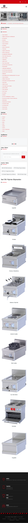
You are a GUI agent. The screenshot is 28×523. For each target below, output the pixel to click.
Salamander (4, 82)
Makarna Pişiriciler (14, 302)
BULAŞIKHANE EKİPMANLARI (7, 54)
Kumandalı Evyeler (5, 103)
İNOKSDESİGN (4, 66)
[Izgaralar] (14, 196)
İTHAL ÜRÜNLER (5, 89)
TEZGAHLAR (4, 59)
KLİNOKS (3, 94)
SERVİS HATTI (4, 61)
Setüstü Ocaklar (14, 334)
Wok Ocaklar (14, 363)
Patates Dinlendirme (14, 271)
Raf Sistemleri (4, 38)
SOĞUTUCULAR (5, 84)
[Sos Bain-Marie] (14, 380)
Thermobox (4, 48)
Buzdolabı (4, 40)
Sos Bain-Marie (14, 394)
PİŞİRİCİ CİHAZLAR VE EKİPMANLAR (8, 36)
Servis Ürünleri (4, 108)
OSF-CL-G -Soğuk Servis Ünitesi (8, 171)
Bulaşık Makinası (5, 41)
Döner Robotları (5, 34)
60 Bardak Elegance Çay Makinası (9, 174)
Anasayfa (4, 23)
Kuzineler (14, 426)
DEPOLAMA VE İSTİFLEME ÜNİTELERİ (8, 80)
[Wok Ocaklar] (14, 350)
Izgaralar (14, 208)
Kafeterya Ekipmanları (6, 78)
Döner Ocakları (4, 57)
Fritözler (14, 239)
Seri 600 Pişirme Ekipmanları (7, 64)
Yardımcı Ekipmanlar (5, 47)
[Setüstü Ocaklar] (14, 319)
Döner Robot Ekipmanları (6, 56)
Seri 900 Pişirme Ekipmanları (7, 71)
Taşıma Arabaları (5, 43)
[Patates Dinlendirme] (14, 256)
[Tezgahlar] (14, 443)
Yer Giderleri (4, 45)
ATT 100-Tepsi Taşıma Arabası (19, 168)
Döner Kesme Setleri (5, 63)
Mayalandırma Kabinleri (6, 101)
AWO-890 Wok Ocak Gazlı (7, 168)
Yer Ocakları (4, 92)
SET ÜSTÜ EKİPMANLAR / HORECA (8, 96)
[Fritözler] (14, 225)
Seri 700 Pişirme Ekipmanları (7, 70)
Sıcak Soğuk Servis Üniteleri (7, 85)
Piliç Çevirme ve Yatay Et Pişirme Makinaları (9, 98)
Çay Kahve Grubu (5, 105)
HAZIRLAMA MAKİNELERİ (6, 68)
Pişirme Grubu (4, 107)
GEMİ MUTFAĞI (4, 87)
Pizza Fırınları (4, 91)
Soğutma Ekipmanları (6, 50)
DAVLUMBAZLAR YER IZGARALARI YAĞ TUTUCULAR (10, 75)
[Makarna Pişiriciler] (14, 288)
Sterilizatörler (4, 100)
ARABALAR (4, 73)
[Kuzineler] (14, 411)
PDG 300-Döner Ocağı (22, 174)
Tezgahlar (14, 457)
